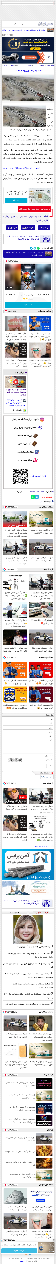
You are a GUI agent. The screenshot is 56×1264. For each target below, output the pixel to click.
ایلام (42, 501)
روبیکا (18, 168)
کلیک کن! (28, 304)
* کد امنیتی (48, 756)
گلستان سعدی (24, 444)
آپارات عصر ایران (25, 460)
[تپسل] (5, 260)
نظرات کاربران (28, 227)
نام (51, 719)
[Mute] (11, 287)
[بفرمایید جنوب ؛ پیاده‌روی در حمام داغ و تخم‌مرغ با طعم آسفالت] (15, 382)
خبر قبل (13, 227)
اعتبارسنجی (49, 777)
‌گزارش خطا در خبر (46, 497)
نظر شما (49, 715)
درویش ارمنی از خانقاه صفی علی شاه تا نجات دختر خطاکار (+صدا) (22, 237)
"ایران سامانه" (23, 1261)
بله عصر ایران (8, 168)
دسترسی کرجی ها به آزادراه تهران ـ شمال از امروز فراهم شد (27, 1004)
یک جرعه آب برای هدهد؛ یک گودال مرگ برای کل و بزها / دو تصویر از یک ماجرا (16, 403)
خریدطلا (16, 200)
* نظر (50, 736)
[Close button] (54, 1240)
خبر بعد (42, 227)
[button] (9, 34)
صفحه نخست (50, 65)
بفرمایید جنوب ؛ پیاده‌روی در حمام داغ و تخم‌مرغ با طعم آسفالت (16, 392)
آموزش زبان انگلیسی (25, 452)
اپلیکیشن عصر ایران (38, 476)
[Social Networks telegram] (31, 248)
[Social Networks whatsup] (38, 248)
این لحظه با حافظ (24, 435)
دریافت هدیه (19, 1250)
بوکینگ (43, 777)
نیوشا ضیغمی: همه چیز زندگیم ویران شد (33, 946)
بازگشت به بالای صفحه (42, 846)
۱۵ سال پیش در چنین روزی (25, 427)
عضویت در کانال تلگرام (32, 168)
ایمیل (50, 727)
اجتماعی (43, 65)
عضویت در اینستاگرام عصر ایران (25, 419)
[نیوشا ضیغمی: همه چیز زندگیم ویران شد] (28, 929)
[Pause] (7, 287)
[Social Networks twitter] (34, 248)
